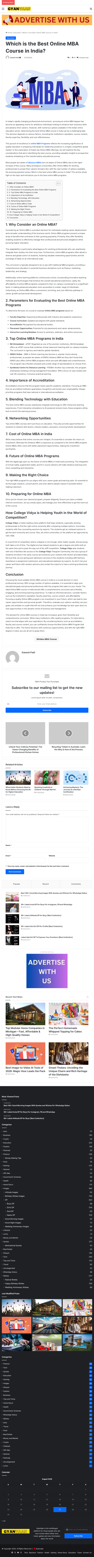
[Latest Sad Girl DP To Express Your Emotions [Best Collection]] (12, 940)
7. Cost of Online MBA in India (20, 204)
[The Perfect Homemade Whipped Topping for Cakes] (68, 1014)
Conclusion (14, 218)
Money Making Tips (13, 1158)
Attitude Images (11, 1192)
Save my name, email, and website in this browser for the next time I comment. (38, 866)
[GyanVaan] (19, 9)
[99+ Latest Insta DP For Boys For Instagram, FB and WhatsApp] (12, 907)
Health (5, 1181)
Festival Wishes (11, 1280)
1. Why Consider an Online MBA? (21, 187)
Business (6, 1135)
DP (6, 1200)
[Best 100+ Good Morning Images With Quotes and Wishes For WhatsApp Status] (12, 897)
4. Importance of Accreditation (21, 195)
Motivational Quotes (13, 1245)
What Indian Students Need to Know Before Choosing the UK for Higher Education (18, 789)
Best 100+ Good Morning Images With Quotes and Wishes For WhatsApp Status (54, 893)
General (6, 1169)
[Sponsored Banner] (47, 20)
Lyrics (5, 1234)
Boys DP (10, 1203)
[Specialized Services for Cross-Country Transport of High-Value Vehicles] (47, 1325)
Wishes (6, 1276)
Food (5, 1162)
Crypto (6, 1139)
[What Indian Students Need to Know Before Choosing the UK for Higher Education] (18, 778)
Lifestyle (6, 1230)
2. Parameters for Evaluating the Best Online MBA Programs (32, 190)
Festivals (6, 1150)
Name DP (11, 1215)
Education (17, 33)
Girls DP (10, 1207)
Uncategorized (9, 1268)
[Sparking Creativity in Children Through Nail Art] (46, 778)
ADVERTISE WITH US (47, 952)
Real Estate (7, 1249)
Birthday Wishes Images (14, 1196)
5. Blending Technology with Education (24, 198)
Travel (5, 1264)
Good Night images (13, 1223)
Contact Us (87, 1553)
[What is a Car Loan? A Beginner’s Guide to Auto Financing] (47, 1342)
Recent (46, 884)
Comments (76, 884)
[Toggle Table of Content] (57, 183)
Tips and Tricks (9, 1261)
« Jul (3, 1521)
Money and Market (10, 1238)
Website (52, 856)
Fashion (6, 1147)
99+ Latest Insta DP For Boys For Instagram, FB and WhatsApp (46, 904)
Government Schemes (12, 1177)
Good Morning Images (14, 1219)
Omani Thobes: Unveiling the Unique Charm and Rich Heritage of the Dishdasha (68, 1071)
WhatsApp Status (10, 1272)
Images (6, 1188)
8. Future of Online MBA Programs (22, 206)
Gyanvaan (39, 1549)
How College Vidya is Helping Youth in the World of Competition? (34, 215)
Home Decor (8, 1185)
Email (8, 856)
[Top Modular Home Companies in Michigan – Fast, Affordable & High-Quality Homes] (25, 1014)
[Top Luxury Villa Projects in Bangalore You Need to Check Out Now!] (77, 1342)
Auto (5, 1131)
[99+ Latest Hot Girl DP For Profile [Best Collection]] (12, 929)
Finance (6, 1154)
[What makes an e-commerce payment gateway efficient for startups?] (16, 1342)
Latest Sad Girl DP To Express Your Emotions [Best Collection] (47, 937)
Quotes (6, 1242)
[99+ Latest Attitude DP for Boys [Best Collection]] (12, 918)
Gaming (6, 1166)
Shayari (6, 1253)
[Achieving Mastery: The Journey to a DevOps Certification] (75, 778)
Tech (5, 1257)
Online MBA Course (47, 639)
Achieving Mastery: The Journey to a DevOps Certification (73, 789)
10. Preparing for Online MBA (21, 212)
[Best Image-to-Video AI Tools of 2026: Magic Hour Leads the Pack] (25, 1053)
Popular (16, 884)
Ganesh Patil (14, 57)
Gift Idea (6, 1173)
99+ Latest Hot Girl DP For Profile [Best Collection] (42, 926)
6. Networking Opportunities (20, 201)
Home (9, 33)
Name (9, 845)
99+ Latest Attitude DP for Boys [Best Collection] (41, 915)
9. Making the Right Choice (19, 209)
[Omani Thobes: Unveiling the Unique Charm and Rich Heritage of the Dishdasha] (68, 1053)
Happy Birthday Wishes (14, 1283)
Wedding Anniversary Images (17, 1226)
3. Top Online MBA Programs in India (23, 192)
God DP (10, 1211)
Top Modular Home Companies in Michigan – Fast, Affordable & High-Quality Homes (25, 1031)
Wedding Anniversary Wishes (17, 1287)
